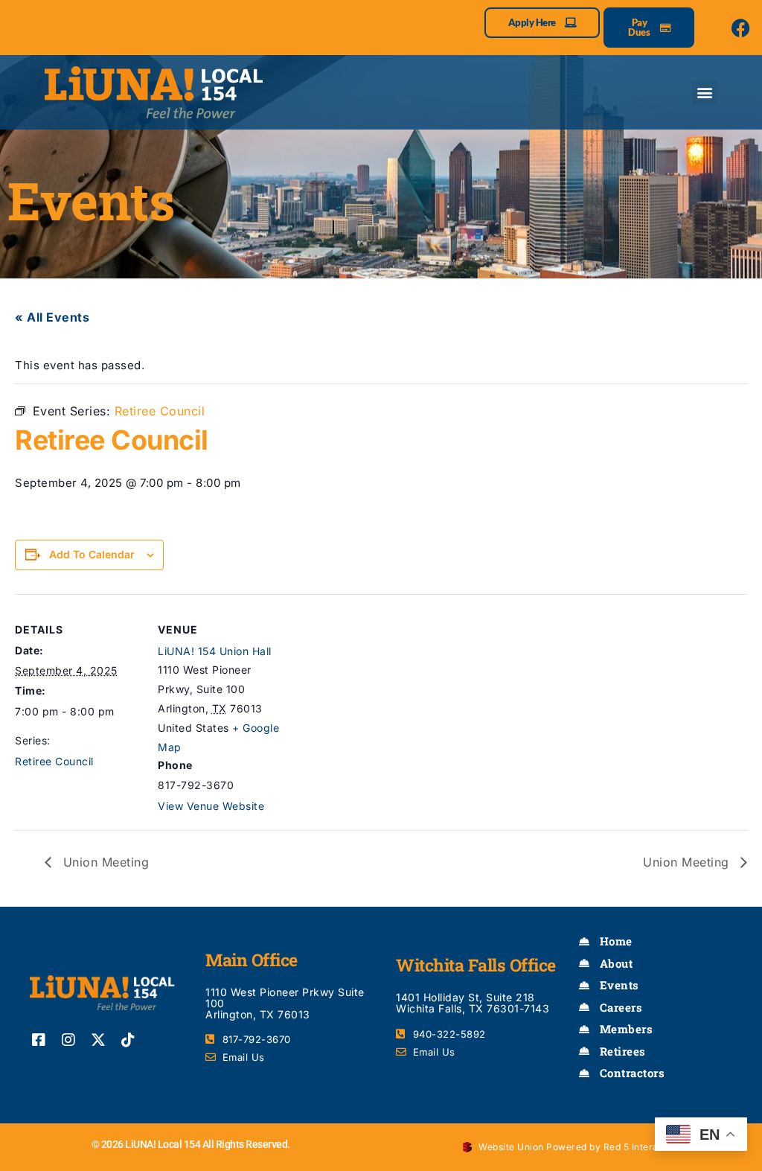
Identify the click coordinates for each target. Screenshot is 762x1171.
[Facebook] (741, 27)
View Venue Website (211, 806)
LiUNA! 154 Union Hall (215, 651)
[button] (704, 92)
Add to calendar (92, 554)
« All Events (52, 317)
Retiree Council (54, 761)
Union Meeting (104, 862)
